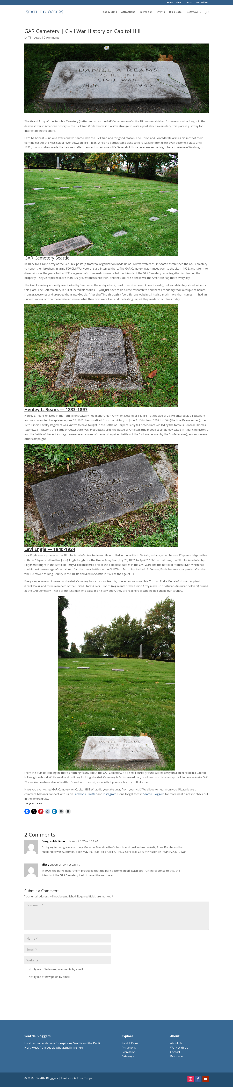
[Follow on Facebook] (198, 1079)
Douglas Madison (53, 841)
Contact (188, 3)
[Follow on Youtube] (205, 1079)
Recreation (146, 12)
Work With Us (202, 3)
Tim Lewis (34, 37)
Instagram (109, 794)
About (179, 3)
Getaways (192, 12)
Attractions (128, 12)
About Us (176, 1043)
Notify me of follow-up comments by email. (55, 969)
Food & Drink (109, 12)
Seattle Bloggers (154, 794)
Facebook (80, 794)
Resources (177, 1056)
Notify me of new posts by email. (49, 977)
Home (170, 3)
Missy (45, 864)
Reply (200, 844)
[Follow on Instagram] (190, 1079)
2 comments (51, 37)
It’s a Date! (175, 12)
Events (161, 12)
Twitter (92, 794)
